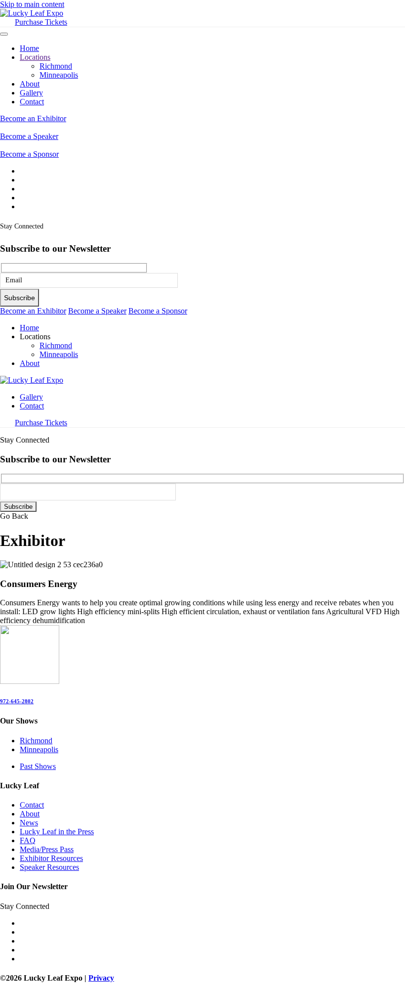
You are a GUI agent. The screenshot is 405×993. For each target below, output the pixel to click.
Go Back (14, 516)
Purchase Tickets (41, 22)
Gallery (31, 93)
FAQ (28, 840)
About (30, 84)
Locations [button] (35, 336)
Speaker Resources (49, 867)
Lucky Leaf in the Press (57, 831)
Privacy (101, 978)
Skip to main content (32, 4)
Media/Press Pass (47, 849)
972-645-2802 (17, 701)
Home (29, 48)
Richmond (56, 66)
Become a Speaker (29, 136)
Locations (35, 57)
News (29, 822)
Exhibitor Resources (51, 858)
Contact (32, 101)
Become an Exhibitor (33, 118)
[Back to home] (31, 13)
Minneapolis (59, 75)
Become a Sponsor (29, 154)
